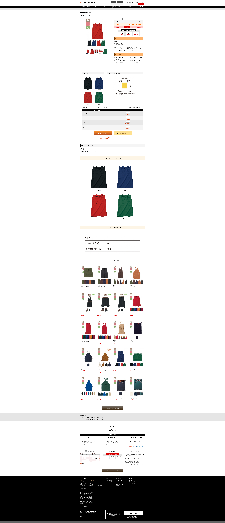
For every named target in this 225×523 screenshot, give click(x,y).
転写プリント (91, 484)
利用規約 (117, 485)
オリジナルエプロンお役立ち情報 (86, 506)
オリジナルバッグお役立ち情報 (86, 497)
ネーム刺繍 (82, 481)
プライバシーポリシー (133, 481)
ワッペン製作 (82, 485)
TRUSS (101, 419)
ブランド (97, 419)
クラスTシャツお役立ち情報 (85, 501)
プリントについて (92, 480)
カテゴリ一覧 (92, 417)
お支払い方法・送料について (135, 107)
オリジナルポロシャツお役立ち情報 (86, 496)
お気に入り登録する (123, 133)
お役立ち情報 (83, 488)
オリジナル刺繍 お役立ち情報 (85, 493)
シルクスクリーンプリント (94, 481)
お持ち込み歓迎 (109, 481)
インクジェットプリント (93, 483)
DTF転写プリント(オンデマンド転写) (95, 485)
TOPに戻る (112, 426)
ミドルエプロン (103, 417)
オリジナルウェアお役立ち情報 (86, 499)
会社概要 (130, 480)
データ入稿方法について (120, 481)
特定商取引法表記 (132, 483)
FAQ (117, 483)
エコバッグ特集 (109, 480)
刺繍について (82, 480)
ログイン (133, 27)
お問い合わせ (135, 513)
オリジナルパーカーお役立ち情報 (86, 498)
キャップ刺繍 (82, 484)
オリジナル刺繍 (83, 483)
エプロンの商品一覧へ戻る (112, 408)
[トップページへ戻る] (87, 2)
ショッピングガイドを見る (112, 470)
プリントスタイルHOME (84, 417)
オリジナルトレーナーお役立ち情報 (86, 502)
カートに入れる (104, 133)
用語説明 (82, 503)
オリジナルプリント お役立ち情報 (86, 492)
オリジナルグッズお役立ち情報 (86, 504)
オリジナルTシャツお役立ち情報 (86, 494)
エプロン (97, 417)
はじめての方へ (119, 480)
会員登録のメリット (120, 484)
